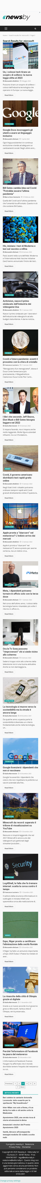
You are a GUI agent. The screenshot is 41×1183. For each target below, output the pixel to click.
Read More (9, 95)
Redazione (29, 1144)
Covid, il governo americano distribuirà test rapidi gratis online (20, 458)
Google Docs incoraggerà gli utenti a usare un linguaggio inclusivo (20, 113)
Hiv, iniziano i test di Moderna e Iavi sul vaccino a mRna (20, 229)
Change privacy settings (10, 1180)
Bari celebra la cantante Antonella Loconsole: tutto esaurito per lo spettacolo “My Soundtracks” (17, 1100)
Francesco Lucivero (12, 365)
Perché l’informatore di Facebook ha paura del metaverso (20, 1035)
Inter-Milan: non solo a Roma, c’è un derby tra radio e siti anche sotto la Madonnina (18, 1110)
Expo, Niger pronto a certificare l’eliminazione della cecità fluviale (20, 925)
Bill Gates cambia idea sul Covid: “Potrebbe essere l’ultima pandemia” (20, 171)
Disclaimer (26, 1147)
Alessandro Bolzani (11, 139)
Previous (8, 1083)
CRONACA (8, 353)
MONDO (7, 182)
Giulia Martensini (11, 426)
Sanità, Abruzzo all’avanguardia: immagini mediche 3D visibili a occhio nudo (19, 1134)
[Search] (35, 28)
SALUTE (7, 240)
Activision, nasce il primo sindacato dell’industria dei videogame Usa (20, 284)
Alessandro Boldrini (12, 81)
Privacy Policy (14, 1147)
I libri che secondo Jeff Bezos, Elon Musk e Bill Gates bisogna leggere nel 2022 (20, 400)
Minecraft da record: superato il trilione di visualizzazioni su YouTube (20, 806)
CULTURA (8, 411)
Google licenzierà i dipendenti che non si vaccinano (20, 751)
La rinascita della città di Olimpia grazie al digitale (20, 980)
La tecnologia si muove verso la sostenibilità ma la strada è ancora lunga (20, 690)
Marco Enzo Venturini (12, 197)
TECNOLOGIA (9, 66)
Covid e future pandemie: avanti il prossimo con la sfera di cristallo (20, 342)
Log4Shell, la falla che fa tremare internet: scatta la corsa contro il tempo (20, 867)
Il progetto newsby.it (15, 1144)
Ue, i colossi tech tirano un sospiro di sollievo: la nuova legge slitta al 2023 (20, 55)
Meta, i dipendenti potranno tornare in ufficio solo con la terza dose (20, 574)
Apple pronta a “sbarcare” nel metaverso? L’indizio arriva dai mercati (20, 516)
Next (22, 1087)
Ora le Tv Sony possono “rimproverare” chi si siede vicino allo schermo (20, 632)
